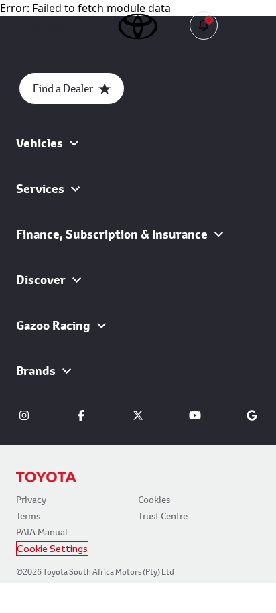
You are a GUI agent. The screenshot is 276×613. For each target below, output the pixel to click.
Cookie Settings (52, 549)
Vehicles (46, 26)
